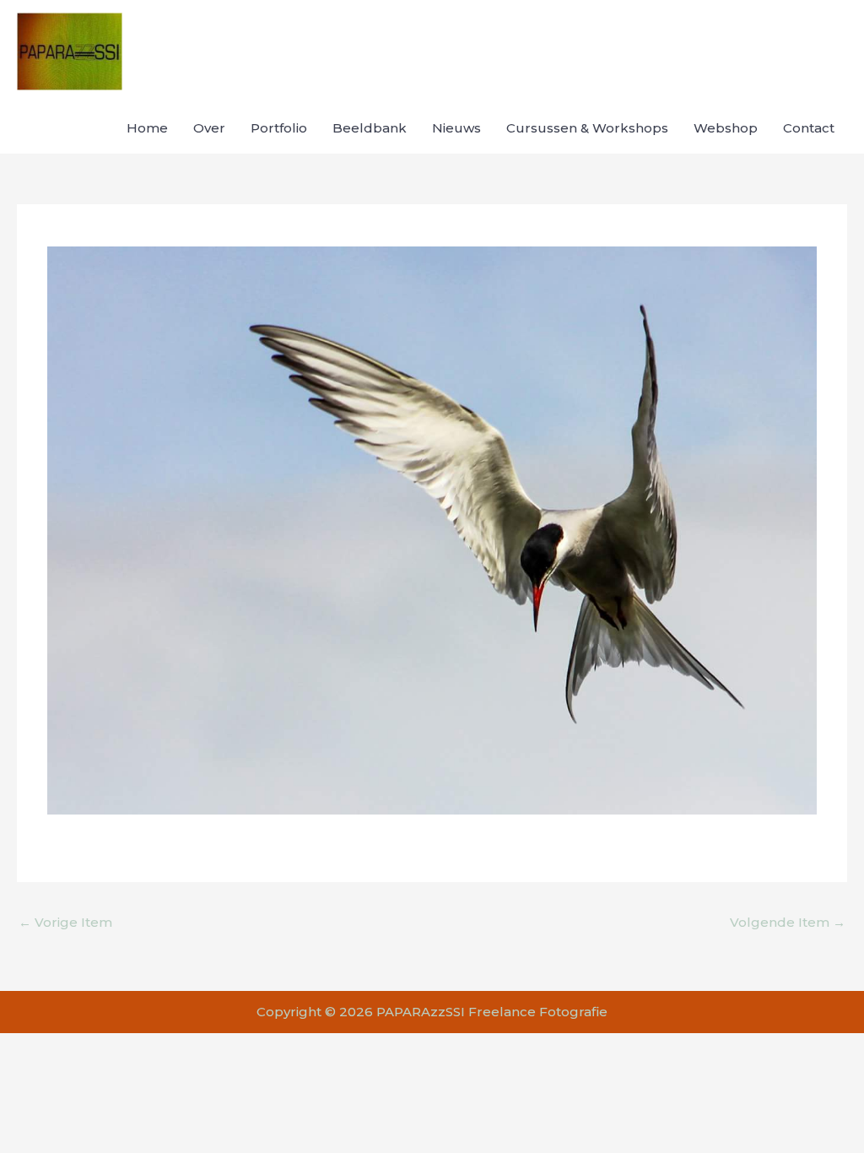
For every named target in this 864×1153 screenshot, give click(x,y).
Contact (808, 128)
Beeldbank (369, 128)
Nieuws (456, 128)
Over (209, 128)
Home (147, 128)
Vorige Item (65, 922)
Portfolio (279, 128)
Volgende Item (787, 922)
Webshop (726, 128)
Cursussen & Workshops (587, 128)
